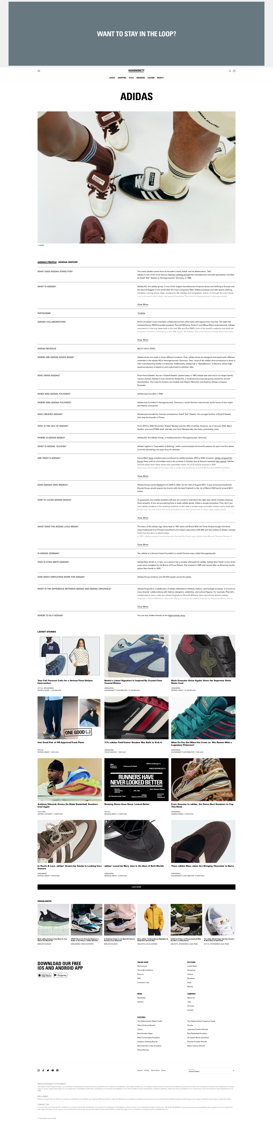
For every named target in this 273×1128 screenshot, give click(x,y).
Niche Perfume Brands (146, 1025)
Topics (139, 1029)
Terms (163, 1070)
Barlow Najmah (44, 944)
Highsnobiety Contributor (115, 690)
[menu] (39, 71)
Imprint (140, 1070)
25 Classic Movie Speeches (198, 1037)
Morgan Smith (110, 814)
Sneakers (140, 78)
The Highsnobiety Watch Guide (149, 1021)
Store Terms (155, 1070)
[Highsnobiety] (136, 70)
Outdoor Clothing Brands (147, 1041)
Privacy (147, 1070)
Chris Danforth (87, 944)
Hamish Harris (177, 814)
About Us (191, 997)
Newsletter (141, 997)
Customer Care (143, 982)
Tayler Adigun (110, 752)
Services (190, 1006)
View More (142, 304)
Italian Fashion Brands (196, 1045)
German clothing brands (179, 274)
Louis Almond (151, 944)
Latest (112, 78)
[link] (70, 663)
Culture (151, 78)
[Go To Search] (230, 71)
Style (131, 78)
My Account (142, 966)
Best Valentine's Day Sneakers (149, 1045)
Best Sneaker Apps (144, 1033)
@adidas (141, 313)
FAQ (139, 978)
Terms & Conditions (145, 970)
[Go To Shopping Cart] (234, 71)
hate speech (221, 461)
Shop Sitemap (143, 1050)
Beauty (160, 78)
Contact (190, 1010)
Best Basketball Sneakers (197, 1033)
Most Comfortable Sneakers (148, 1037)
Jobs (189, 1002)
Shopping (122, 78)
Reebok (160, 484)
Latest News (192, 966)
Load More (136, 887)
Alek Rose (193, 944)
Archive (140, 1002)
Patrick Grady (43, 690)
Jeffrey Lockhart (45, 814)
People (190, 1025)
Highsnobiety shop (176, 615)
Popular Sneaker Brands (197, 1041)
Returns (140, 974)
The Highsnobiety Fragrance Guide (201, 1021)
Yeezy (150, 458)
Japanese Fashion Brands (197, 1029)
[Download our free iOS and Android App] (45, 975)
